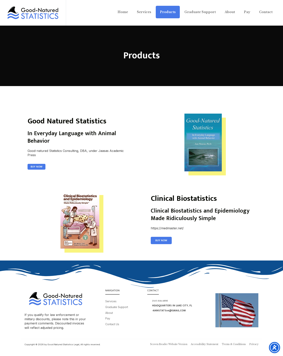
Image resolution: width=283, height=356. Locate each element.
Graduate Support (200, 12)
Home (123, 12)
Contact (266, 12)
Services (144, 12)
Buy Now (36, 166)
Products (168, 12)
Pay (247, 12)
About (230, 12)
